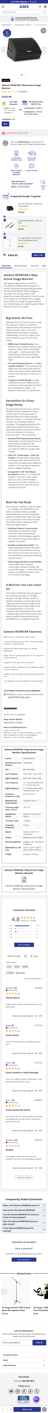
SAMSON (21, 714)
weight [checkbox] (25, 967)
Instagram (17, 1391)
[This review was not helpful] (40, 1016)
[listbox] (24, 124)
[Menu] (3, 6)
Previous (4, 1291)
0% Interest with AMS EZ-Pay (36, 103)
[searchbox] (15, 956)
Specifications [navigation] (20, 265)
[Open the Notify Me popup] (5, 143)
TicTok (30, 1391)
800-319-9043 (20, 187)
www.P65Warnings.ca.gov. (19, 697)
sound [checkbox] (9, 967)
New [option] (5, 124)
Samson (6, 80)
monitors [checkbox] (10, 973)
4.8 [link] (13, 92)
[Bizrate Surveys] (26, 1401)
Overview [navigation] (6, 265)
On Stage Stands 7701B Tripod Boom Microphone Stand (29, 239)
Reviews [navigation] (35, 265)
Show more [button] (20, 973)
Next (44, 1291)
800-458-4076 (28, 1381)
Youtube (11, 1391)
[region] (23, 926)
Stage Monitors (7, 25)
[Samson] (11, 712)
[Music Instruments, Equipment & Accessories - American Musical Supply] (24, 7)
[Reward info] (12, 113)
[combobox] (24, 12)
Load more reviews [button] (24, 1177)
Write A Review (24, 945)
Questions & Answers (24, 1242)
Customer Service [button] (10, 1355)
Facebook (24, 1391)
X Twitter (36, 1391)
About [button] (5, 1360)
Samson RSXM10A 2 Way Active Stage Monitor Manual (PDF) (24, 887)
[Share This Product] (43, 30)
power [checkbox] (17, 967)
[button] (45, 6)
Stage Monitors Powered (23, 25)
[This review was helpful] (36, 1016)
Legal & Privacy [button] (9, 1365)
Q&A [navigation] (44, 265)
